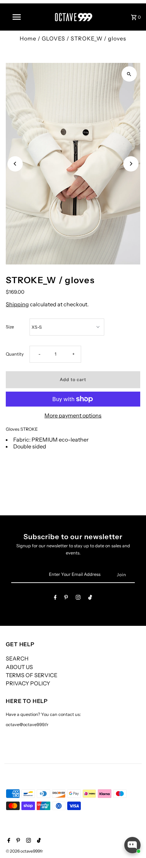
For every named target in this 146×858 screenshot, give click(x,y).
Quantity (15, 354)
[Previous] (15, 163)
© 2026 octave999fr (24, 851)
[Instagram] (78, 598)
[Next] (131, 163)
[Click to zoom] (129, 74)
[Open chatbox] (132, 845)
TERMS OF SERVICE (31, 675)
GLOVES (53, 38)
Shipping (17, 304)
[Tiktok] (90, 598)
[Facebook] (55, 598)
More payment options (73, 415)
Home (28, 38)
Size (10, 326)
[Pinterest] (66, 598)
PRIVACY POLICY (28, 683)
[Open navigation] (18, 16)
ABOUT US (19, 667)
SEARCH (17, 658)
